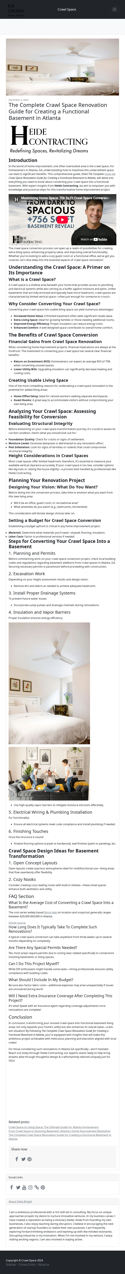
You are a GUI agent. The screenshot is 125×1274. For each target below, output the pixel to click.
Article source (17, 923)
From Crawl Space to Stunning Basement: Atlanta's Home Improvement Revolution (60, 1131)
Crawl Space (67, 9)
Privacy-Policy (27, 1264)
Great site (109, 174)
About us (43, 1264)
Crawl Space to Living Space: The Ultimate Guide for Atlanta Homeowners (54, 1127)
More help (50, 912)
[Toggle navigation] (114, 9)
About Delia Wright (20, 1201)
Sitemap (11, 1264)
